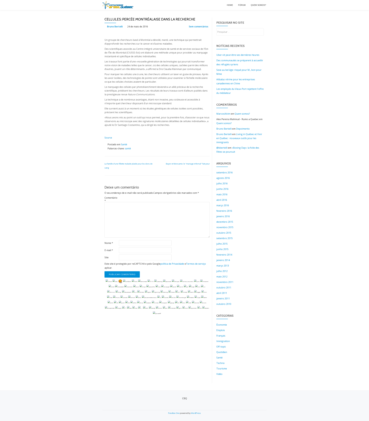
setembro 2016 (224, 172)
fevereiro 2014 (224, 254)
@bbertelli (221, 147)
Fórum (242, 5)
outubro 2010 (223, 304)
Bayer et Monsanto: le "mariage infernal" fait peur (188, 163)
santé (128, 148)
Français (220, 335)
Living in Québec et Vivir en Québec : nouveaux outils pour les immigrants (239, 138)
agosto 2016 (223, 178)
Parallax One (174, 413)
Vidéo (219, 374)
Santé (124, 144)
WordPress (196, 413)
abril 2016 (221, 199)
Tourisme (221, 368)
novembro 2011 (224, 282)
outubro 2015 (223, 232)
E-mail (109, 250)
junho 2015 (222, 249)
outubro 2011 (223, 287)
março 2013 (222, 265)
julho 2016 (222, 183)
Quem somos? (258, 5)
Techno (220, 363)
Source (108, 137)
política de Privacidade (172, 263)
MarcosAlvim (223, 113)
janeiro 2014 (223, 260)
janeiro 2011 (223, 298)
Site (107, 257)
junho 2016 (222, 189)
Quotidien (221, 352)
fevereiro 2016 (224, 210)
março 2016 (222, 205)
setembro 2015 (224, 238)
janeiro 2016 (223, 216)
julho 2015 (222, 243)
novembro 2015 (224, 227)
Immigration (223, 341)
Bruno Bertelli (115, 26)
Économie (221, 324)
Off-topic (221, 346)
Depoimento (243, 128)
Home (230, 5)
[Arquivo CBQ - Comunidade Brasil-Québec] (118, 5)
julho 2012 (222, 271)
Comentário (111, 199)
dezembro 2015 (224, 221)
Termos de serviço (196, 263)
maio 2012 (221, 276)
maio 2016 (221, 194)
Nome (109, 243)
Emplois (220, 330)
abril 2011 (221, 293)
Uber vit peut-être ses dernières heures (237, 54)
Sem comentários (198, 26)
